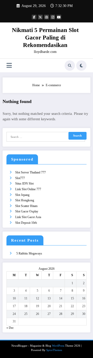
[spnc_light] (81, 65)
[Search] (70, 65)
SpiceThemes (54, 350)
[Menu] (9, 65)
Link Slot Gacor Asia (28, 217)
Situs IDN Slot (24, 183)
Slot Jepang (22, 195)
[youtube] (59, 17)
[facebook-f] (34, 17)
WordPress (58, 345)
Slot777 (20, 178)
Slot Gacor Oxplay (26, 211)
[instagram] (52, 17)
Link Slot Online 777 (28, 189)
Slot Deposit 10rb (26, 223)
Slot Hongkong (24, 200)
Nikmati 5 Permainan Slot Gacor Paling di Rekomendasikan (45, 38)
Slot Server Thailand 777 (30, 172)
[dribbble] (46, 17)
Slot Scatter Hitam (26, 206)
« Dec (10, 328)
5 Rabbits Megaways (29, 253)
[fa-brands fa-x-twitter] (40, 17)
